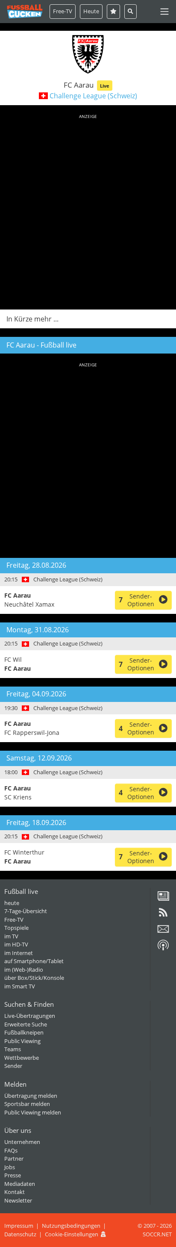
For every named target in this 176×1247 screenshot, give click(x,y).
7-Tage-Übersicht (25, 911)
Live (104, 86)
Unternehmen (22, 1142)
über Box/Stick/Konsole (34, 978)
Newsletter (18, 1200)
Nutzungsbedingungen (71, 1225)
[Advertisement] (88, 210)
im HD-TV (16, 944)
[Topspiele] (113, 11)
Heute (91, 11)
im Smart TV (19, 986)
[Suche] (130, 11)
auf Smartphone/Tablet (34, 961)
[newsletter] (163, 932)
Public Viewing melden (32, 1112)
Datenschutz (20, 1234)
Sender (13, 1066)
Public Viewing (22, 1041)
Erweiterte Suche (25, 1024)
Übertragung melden (30, 1096)
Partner (13, 1158)
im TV (11, 936)
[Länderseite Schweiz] (25, 579)
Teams (12, 1049)
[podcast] (163, 948)
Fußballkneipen (24, 1032)
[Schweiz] (43, 95)
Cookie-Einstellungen (71, 1234)
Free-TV (62, 11)
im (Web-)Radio (23, 969)
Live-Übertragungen (29, 1016)
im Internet (18, 953)
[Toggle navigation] (164, 11)
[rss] (163, 915)
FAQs (11, 1150)
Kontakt (14, 1192)
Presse (12, 1175)
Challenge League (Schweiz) (93, 95)
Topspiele (16, 928)
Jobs (9, 1167)
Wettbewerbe (21, 1057)
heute (11, 903)
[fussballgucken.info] (24, 11)
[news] (163, 899)
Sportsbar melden (27, 1104)
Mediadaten (19, 1184)
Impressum (18, 1225)
